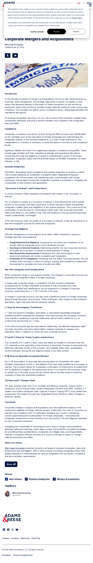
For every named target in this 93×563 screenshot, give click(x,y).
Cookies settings (37, 31)
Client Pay (35, 538)
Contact (5, 538)
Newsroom (25, 538)
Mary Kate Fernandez (15, 448)
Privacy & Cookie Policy (23, 555)
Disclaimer (6, 555)
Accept (56, 31)
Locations (15, 538)
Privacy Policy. (77, 18)
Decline (76, 31)
